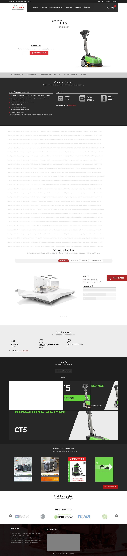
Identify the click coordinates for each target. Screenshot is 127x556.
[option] (35, 53)
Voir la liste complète (109, 486)
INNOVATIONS (72, 105)
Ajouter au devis (40, 53)
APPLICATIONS (31, 75)
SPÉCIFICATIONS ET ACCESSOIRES (50, 75)
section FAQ (24, 351)
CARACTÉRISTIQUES (17, 75)
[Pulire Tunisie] (18, 7)
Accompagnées (57, 21)
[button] (10, 515)
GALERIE (83, 75)
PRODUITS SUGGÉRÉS (70, 75)
